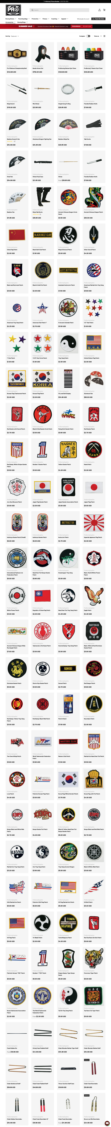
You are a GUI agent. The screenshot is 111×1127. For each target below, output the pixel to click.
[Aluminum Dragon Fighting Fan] (43, 124)
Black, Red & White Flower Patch (92, 574)
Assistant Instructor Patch (66, 285)
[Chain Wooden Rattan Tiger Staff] (68, 1033)
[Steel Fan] (17, 162)
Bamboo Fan (10, 212)
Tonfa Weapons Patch (65, 937)
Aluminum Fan (88, 393)
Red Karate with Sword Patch (16, 429)
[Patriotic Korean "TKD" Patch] (17, 958)
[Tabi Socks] (94, 124)
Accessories (9, 22)
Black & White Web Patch (91, 867)
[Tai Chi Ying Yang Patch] (68, 996)
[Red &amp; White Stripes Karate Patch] (17, 450)
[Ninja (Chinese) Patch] (68, 235)
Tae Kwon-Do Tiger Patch (91, 1010)
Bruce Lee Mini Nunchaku (92, 1119)
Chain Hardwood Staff (13, 1083)
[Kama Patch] (94, 450)
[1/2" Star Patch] (94, 308)
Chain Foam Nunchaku (91, 1083)
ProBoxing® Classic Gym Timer (93, 68)
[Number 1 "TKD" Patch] (43, 958)
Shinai (60, 176)
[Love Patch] (17, 779)
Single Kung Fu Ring (64, 104)
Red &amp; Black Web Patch (41, 719)
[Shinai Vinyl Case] (43, 162)
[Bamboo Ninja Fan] (68, 124)
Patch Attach (62, 719)
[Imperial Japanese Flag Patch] (94, 523)
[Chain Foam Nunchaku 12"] (43, 1104)
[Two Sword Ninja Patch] (17, 742)
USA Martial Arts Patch (14, 902)
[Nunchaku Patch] (94, 704)
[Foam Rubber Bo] (17, 1033)
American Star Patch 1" (40, 322)
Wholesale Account (83, 19)
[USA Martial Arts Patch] (17, 887)
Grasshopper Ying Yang (65, 573)
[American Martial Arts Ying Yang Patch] (94, 270)
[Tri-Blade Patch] (43, 923)
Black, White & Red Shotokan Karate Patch (93, 647)
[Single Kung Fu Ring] (68, 89)
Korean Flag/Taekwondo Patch (16, 393)
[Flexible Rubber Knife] (94, 89)
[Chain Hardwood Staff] (17, 1069)
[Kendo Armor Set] (43, 54)
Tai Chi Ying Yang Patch (65, 1010)
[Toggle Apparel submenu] (68, 19)
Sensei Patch (62, 683)
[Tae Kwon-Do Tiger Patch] (94, 996)
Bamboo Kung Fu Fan (13, 139)
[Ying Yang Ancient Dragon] (68, 852)
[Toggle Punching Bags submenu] (29, 19)
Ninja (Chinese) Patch (65, 249)
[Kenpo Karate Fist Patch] (43, 815)
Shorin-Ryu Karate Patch (40, 683)
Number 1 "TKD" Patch (39, 973)
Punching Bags (23, 19)
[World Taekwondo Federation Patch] (43, 742)
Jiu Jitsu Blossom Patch (14, 502)
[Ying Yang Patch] (68, 343)
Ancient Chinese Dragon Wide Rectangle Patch (16, 647)
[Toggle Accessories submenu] (15, 22)
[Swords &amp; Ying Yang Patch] (68, 631)
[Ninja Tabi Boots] (43, 197)
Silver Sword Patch (90, 249)
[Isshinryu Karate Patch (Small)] (17, 523)
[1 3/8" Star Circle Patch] (43, 343)
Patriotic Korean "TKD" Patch (16, 973)
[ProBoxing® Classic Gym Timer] (94, 54)
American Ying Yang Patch (15, 322)
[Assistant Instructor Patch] (68, 270)
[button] (104, 10)
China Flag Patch (12, 249)
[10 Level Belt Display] (68, 379)
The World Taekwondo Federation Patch (39, 1011)
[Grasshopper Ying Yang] (68, 558)
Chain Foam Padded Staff (40, 1083)
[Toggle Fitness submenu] (49, 19)
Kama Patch (87, 464)
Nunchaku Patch (89, 719)
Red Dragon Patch (89, 683)
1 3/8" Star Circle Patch (40, 358)
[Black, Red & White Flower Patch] (94, 558)
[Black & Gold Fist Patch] (43, 270)
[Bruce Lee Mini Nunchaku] (94, 1104)
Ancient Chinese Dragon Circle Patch (67, 213)
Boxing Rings (22, 22)
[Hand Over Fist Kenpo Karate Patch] (43, 558)
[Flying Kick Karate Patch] (68, 414)
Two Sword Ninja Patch (14, 756)
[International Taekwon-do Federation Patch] (17, 558)
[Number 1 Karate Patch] (43, 450)
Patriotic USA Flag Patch (40, 902)
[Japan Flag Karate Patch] (43, 487)
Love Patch (10, 794)
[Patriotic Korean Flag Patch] (43, 779)
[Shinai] (68, 162)
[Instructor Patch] (68, 523)
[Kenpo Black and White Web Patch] (17, 815)
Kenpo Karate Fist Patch (40, 829)
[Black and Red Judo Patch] (17, 270)
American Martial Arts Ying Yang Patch (94, 286)
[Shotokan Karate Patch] (17, 669)
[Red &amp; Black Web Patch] (43, 704)
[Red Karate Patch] (94, 414)
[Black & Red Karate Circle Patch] (43, 414)
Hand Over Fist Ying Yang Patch (67, 610)
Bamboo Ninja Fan (63, 139)
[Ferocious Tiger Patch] (94, 958)
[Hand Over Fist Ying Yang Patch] (68, 596)
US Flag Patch (11, 937)
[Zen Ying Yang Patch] (43, 852)
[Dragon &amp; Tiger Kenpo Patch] (68, 958)
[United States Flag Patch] (94, 343)
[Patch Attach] (68, 704)
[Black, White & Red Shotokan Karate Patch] (94, 631)
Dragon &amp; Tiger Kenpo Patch (66, 974)
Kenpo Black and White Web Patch (15, 830)
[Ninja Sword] (17, 89)
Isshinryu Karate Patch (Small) (16, 537)
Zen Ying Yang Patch (39, 867)
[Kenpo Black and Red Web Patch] (94, 815)
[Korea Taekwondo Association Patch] (17, 996)
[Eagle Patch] (94, 596)
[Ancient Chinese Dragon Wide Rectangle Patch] (17, 631)
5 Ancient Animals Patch (65, 322)
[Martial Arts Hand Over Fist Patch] (94, 742)
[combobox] (59, 10)
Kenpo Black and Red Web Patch (94, 829)
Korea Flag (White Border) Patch (68, 794)
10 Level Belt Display (64, 393)
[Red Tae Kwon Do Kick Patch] (94, 923)
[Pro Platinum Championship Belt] (17, 54)
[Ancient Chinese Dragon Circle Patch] (68, 197)
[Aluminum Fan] (94, 379)
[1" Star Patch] (17, 343)
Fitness (45, 19)
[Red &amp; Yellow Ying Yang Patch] (17, 704)
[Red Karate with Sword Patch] (17, 414)
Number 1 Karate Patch (40, 464)
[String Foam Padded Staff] (43, 1033)
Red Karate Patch (89, 429)
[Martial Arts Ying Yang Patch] (17, 852)
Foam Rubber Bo (12, 1048)
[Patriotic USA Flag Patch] (43, 887)
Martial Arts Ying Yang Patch (15, 867)
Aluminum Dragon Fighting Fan (42, 139)
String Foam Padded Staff (40, 1048)
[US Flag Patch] (17, 923)
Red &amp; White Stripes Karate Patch (17, 465)
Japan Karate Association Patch (68, 502)
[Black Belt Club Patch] (43, 235)
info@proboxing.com (62, 1)
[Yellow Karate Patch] (68, 450)
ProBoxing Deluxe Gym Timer (67, 68)
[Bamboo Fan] (17, 197)
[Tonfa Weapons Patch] (68, 923)
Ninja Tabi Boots (37, 212)
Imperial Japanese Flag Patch (93, 537)
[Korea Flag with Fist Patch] (94, 779)
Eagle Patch (87, 610)
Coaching (54, 19)
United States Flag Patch (91, 358)
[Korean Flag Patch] (43, 379)
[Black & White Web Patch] (94, 852)
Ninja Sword (10, 104)
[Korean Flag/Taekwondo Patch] (17, 379)
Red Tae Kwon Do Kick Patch (92, 937)
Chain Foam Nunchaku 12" (40, 1119)
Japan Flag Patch (89, 502)
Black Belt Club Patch (39, 249)
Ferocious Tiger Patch (91, 973)
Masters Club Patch (64, 756)
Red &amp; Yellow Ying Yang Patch (15, 720)
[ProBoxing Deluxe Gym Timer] (68, 54)
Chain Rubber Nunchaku (14, 1119)
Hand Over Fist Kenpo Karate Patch (41, 574)
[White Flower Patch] (17, 596)
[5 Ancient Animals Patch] (68, 308)
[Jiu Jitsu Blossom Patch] (17, 487)
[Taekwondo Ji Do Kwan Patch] (43, 631)
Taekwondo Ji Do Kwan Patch (42, 646)
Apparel (63, 19)
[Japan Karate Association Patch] (68, 487)
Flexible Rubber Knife (90, 104)
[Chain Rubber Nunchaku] (17, 1104)
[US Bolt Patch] (94, 887)
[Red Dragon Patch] (94, 669)
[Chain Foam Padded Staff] (43, 1069)
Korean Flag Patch (38, 393)
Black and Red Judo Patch (15, 285)
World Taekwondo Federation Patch (42, 757)
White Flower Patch (13, 610)
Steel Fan (10, 176)
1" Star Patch (11, 358)
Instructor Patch (63, 537)
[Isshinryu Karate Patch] (43, 523)
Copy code (88, 26)
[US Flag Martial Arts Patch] (68, 887)
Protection (35, 19)
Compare (82, 36)
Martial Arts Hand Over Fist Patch (94, 756)
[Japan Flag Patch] (94, 487)
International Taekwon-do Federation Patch (15, 574)
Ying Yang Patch (63, 358)
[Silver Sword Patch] (94, 235)
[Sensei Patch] (68, 669)
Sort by (8, 36)
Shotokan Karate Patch (14, 683)
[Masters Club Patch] (68, 742)
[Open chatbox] (107, 1123)
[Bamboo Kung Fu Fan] (17, 124)
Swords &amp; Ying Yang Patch (68, 646)
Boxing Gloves (10, 19)
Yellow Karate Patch (64, 464)
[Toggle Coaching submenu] (58, 19)
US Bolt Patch (88, 902)
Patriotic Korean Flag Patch (41, 794)
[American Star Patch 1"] (43, 308)
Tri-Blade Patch (37, 937)
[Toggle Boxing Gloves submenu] (16, 19)
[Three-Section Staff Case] (68, 1069)
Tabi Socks (87, 139)
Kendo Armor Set (38, 68)
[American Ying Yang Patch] (17, 308)
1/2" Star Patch (88, 322)
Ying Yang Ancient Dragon (66, 867)
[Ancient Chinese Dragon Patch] (94, 197)
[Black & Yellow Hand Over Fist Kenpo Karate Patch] (68, 815)
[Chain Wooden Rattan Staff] (94, 1033)
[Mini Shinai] (43, 89)
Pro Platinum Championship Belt (17, 68)
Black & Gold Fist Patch (40, 285)
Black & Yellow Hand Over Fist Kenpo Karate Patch (67, 830)
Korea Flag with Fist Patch (92, 794)
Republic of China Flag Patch (41, 610)
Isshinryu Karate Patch (40, 537)
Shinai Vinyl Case (38, 176)
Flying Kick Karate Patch (65, 429)
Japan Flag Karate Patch (40, 502)
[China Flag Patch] (17, 235)
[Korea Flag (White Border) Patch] (68, 779)
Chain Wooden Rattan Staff (92, 1048)
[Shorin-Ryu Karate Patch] (43, 669)
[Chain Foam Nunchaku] (94, 1069)
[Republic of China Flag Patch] (43, 596)
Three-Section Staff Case (66, 1083)
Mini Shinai (36, 104)
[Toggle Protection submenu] (40, 19)
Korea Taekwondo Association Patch (16, 1011)
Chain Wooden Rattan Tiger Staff (68, 1048)
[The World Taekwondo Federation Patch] (43, 996)
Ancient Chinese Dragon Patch (93, 212)
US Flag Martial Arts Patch (66, 902)
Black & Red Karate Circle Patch (42, 429)
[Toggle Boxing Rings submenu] (27, 22)
